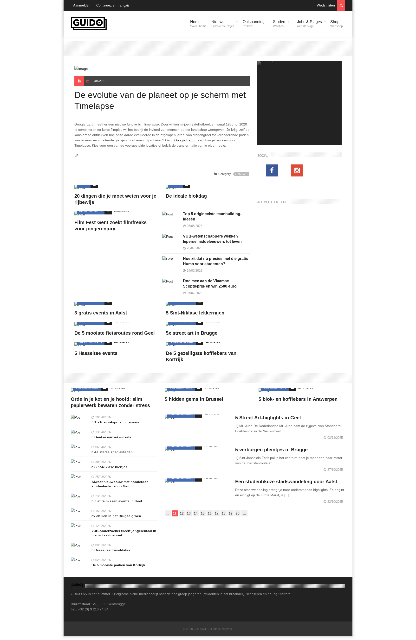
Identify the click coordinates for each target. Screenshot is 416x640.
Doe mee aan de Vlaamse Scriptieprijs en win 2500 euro (210, 283)
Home (198, 24)
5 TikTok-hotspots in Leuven (115, 422)
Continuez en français (113, 5)
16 (210, 513)
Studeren (281, 24)
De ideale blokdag (186, 196)
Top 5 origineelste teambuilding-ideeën (212, 216)
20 (238, 513)
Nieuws (222, 24)
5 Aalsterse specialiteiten (112, 452)
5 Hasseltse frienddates (110, 550)
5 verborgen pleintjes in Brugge (271, 449)
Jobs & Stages (309, 24)
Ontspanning (254, 24)
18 (224, 513)
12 (182, 513)
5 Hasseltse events (95, 353)
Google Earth (184, 140)
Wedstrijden (326, 5)
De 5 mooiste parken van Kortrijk (118, 565)
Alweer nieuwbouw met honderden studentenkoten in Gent (120, 484)
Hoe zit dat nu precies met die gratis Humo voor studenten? (215, 261)
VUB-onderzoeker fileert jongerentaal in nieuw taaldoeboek (123, 533)
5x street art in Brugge (191, 333)
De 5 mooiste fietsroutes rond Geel (114, 333)
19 (231, 513)
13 (189, 513)
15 (203, 513)
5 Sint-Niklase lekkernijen (195, 312)
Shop (336, 24)
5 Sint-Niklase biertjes (109, 467)
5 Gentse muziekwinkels (111, 437)
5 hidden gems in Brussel (194, 399)
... (167, 513)
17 (217, 513)
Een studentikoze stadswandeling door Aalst (286, 481)
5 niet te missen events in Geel (116, 501)
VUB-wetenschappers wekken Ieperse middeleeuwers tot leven (212, 239)
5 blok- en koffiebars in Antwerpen (298, 399)
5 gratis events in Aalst (100, 312)
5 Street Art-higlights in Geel (268, 417)
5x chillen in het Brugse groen (116, 516)
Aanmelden (82, 5)
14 (196, 513)
